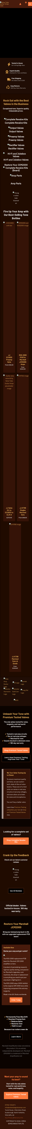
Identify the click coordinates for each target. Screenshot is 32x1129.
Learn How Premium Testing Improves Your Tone (16, 758)
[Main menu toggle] (30, 4)
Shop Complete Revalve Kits (16, 841)
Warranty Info (18, 1118)
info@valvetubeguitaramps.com (15, 1107)
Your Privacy (9, 1118)
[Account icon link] (20, 4)
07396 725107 (10, 1105)
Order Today (16, 1000)
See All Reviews (16, 891)
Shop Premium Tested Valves (16, 750)
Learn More (16, 1036)
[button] (16, 4)
